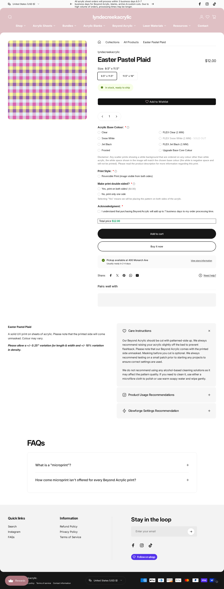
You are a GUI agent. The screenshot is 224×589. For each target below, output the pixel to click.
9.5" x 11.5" (107, 75)
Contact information (62, 583)
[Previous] (71, 4)
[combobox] (24, 4)
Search (12, 526)
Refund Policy (68, 526)
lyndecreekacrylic (112, 17)
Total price (105, 221)
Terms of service (43, 583)
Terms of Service (70, 537)
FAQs (11, 537)
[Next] (152, 4)
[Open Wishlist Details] (207, 17)
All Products (131, 42)
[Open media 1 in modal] (47, 79)
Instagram (14, 531)
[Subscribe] (191, 531)
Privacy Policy (69, 531)
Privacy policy (28, 583)
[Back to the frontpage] (99, 42)
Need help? (210, 275)
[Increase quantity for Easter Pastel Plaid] (117, 116)
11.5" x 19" (128, 75)
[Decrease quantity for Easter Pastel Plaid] (101, 116)
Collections (112, 42)
